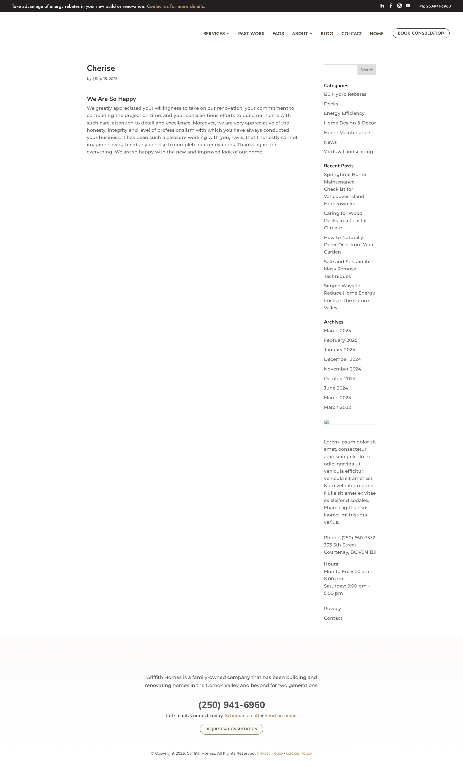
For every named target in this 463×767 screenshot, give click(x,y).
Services (214, 33)
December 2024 (342, 359)
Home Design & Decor (350, 123)
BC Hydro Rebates (345, 94)
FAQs (278, 33)
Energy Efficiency (344, 113)
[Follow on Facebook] (391, 5)
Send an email (280, 715)
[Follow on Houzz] (382, 5)
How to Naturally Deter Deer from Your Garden (349, 245)
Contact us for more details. (176, 6)
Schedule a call (242, 715)
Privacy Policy (270, 753)
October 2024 (340, 378)
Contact (351, 33)
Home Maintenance (347, 132)
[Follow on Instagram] (399, 5)
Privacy (332, 608)
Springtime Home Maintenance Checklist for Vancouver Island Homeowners (345, 189)
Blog (327, 33)
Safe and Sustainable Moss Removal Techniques (348, 269)
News (330, 142)
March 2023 (337, 397)
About (300, 33)
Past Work (251, 33)
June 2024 (336, 388)
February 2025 (340, 340)
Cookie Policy (299, 753)
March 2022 (337, 407)
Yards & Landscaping (348, 151)
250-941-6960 (438, 6)
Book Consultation (421, 33)
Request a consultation (231, 729)
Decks (331, 104)
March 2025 (337, 330)
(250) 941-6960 (231, 705)
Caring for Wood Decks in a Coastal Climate (345, 220)
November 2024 (342, 369)
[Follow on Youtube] (408, 5)
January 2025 (339, 349)
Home (377, 33)
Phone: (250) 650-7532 (349, 537)
